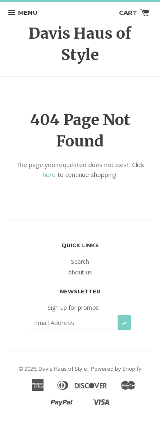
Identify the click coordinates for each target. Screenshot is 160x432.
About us (80, 272)
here (49, 174)
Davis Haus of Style (80, 44)
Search (80, 261)
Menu (28, 12)
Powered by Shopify (116, 368)
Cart (129, 12)
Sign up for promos (73, 307)
